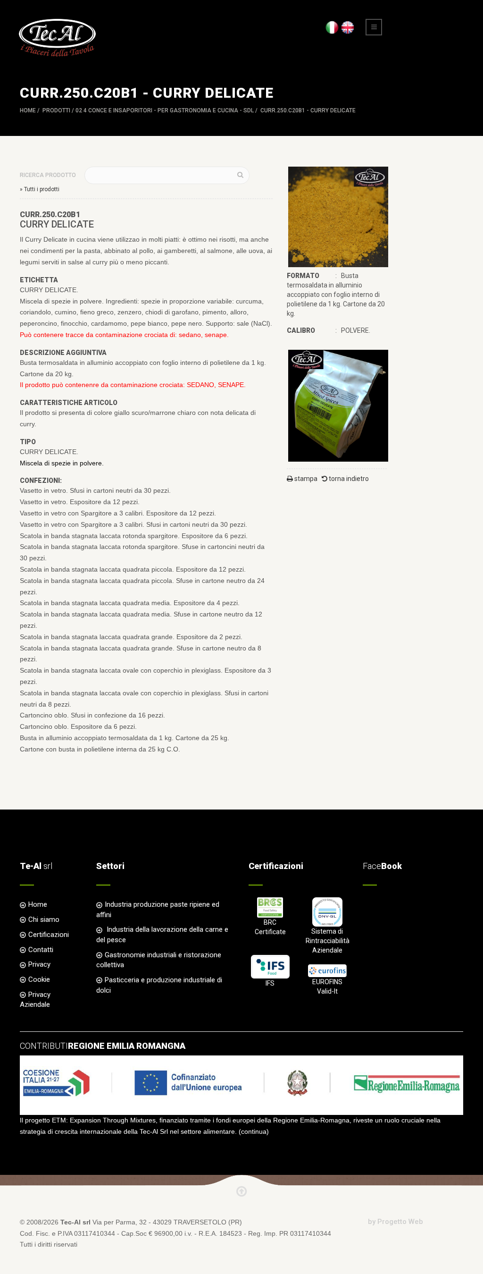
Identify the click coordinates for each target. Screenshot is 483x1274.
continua (253, 1131)
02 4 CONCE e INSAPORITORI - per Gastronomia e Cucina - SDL (164, 110)
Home (28, 110)
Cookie (39, 979)
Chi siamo (43, 919)
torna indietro (348, 478)
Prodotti (56, 110)
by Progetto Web (395, 1221)
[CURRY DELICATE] (338, 216)
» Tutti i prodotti (39, 189)
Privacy (39, 964)
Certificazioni (48, 934)
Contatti (40, 949)
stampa (305, 478)
